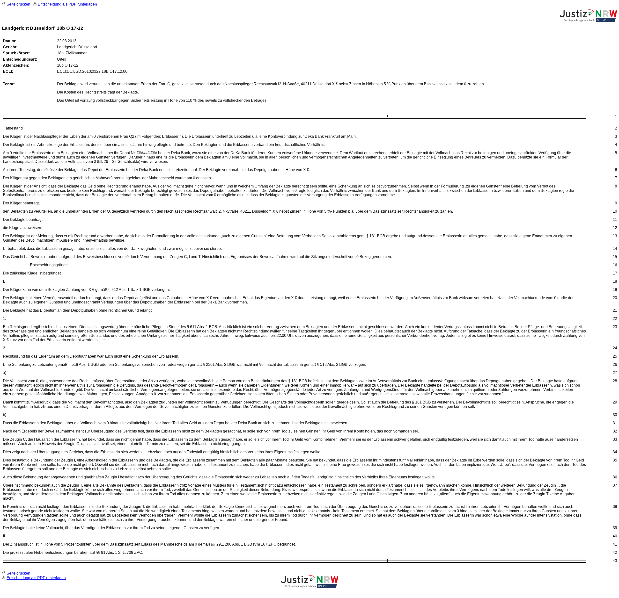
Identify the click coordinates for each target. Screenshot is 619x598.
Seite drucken (18, 4)
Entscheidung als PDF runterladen (67, 4)
